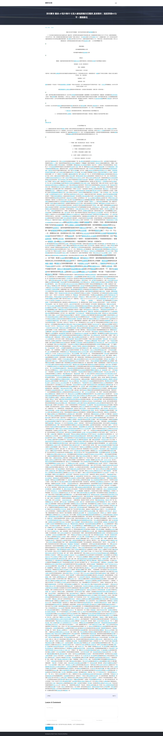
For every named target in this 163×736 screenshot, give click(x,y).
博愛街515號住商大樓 (96, 454)
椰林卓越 (99, 534)
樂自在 (62, 472)
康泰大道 (51, 307)
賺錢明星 (69, 571)
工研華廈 (93, 276)
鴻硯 (116, 132)
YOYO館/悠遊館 (78, 342)
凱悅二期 (99, 370)
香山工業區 (93, 192)
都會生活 (86, 176)
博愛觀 (97, 360)
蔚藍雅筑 (54, 161)
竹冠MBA (111, 326)
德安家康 (95, 105)
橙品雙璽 (71, 368)
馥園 (51, 263)
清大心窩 (115, 315)
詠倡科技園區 (62, 207)
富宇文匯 (105, 207)
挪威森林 (70, 397)
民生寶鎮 (114, 653)
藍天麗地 (57, 168)
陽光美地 (62, 282)
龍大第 (53, 509)
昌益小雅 (113, 368)
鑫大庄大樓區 (99, 577)
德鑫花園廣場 (90, 650)
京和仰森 (105, 503)
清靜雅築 (79, 274)
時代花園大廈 (89, 432)
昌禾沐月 (83, 199)
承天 (88, 631)
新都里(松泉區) (63, 309)
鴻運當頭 (115, 441)
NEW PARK (62, 441)
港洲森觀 (87, 536)
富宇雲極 (94, 280)
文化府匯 (75, 353)
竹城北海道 (114, 518)
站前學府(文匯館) (68, 388)
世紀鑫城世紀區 (87, 485)
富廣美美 (83, 436)
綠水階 (87, 210)
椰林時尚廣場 (72, 318)
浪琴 (105, 161)
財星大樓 (94, 360)
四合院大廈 (81, 556)
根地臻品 (88, 190)
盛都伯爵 (59, 368)
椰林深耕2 (56, 320)
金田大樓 (73, 293)
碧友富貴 (90, 688)
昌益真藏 (85, 52)
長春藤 (77, 615)
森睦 (48, 646)
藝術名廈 (95, 198)
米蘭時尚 (54, 489)
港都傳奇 (50, 423)
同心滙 (89, 296)
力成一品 (108, 443)
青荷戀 (84, 522)
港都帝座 (110, 384)
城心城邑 (101, 185)
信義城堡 (84, 370)
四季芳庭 (47, 597)
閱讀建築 (61, 507)
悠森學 (60, 198)
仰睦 (108, 346)
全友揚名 (87, 428)
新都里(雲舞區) (54, 505)
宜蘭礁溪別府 (50, 320)
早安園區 (90, 437)
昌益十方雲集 (114, 219)
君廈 (66, 296)
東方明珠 (99, 485)
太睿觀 (102, 340)
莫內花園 (58, 335)
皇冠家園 (88, 523)
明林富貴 (51, 650)
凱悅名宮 (94, 434)
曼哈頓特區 (108, 659)
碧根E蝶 (101, 419)
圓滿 (78, 335)
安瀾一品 (63, 272)
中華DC (82, 183)
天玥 (90, 272)
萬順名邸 (107, 324)
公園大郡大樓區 (99, 98)
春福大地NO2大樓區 (97, 624)
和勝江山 (92, 306)
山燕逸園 (112, 423)
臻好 (99, 630)
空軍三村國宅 (102, 597)
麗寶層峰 (105, 522)
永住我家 (81, 463)
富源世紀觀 (91, 329)
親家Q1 (75, 547)
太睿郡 (75, 633)
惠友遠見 (92, 461)
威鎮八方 (84, 272)
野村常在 (81, 578)
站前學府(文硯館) (72, 222)
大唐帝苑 (80, 512)
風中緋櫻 (71, 635)
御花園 (63, 494)
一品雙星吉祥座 (51, 470)
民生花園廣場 (93, 677)
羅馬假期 (69, 201)
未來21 (87, 642)
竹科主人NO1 (54, 419)
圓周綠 (71, 313)
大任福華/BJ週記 (98, 282)
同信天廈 (111, 564)
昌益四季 (82, 571)
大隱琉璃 (79, 505)
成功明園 (65, 443)
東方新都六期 (66, 293)
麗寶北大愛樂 (56, 463)
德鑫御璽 (101, 166)
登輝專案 (50, 522)
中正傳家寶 (75, 663)
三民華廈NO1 (95, 172)
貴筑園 (70, 426)
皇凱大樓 (50, 540)
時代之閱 (83, 172)
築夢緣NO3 (63, 577)
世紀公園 (72, 613)
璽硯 (72, 302)
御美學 (55, 198)
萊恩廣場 (70, 483)
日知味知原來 (109, 465)
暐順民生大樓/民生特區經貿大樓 (62, 619)
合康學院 (85, 261)
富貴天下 (98, 289)
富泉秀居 (98, 335)
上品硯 (51, 382)
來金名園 (110, 280)
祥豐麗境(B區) (67, 476)
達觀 (65, 285)
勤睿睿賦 (65, 335)
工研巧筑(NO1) (62, 419)
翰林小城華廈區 (64, 555)
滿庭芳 (75, 346)
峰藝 (46, 263)
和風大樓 (69, 500)
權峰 (64, 549)
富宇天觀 (67, 212)
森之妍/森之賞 (73, 163)
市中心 (113, 263)
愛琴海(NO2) (58, 177)
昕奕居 (106, 344)
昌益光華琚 (55, 479)
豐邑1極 (59, 580)
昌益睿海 (112, 205)
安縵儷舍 (81, 371)
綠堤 (108, 302)
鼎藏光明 (69, 670)
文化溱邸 (82, 547)
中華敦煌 (109, 562)
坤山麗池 (70, 320)
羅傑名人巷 (68, 611)
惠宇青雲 (89, 185)
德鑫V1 (63, 128)
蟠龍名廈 (71, 134)
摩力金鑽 (74, 525)
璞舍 (59, 439)
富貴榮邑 (84, 278)
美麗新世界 (91, 318)
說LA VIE (62, 241)
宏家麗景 (105, 179)
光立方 (98, 346)
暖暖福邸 (66, 635)
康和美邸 (79, 648)
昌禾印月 (92, 587)
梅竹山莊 (67, 351)
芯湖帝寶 (92, 161)
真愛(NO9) (74, 448)
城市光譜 (85, 395)
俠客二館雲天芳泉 (78, 395)
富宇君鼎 (59, 620)
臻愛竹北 (51, 514)
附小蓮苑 (75, 170)
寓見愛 (74, 199)
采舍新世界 (81, 192)
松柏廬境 (59, 225)
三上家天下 (106, 415)
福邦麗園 (91, 32)
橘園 (60, 219)
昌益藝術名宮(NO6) (97, 348)
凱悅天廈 (69, 474)
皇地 (68, 615)
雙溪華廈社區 (49, 642)
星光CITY (108, 172)
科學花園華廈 (115, 598)
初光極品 (85, 349)
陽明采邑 (79, 370)
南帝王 (61, 346)
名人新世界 (83, 611)
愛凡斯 (89, 683)
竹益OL (74, 527)
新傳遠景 (102, 589)
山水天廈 (53, 465)
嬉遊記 (108, 490)
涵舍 (69, 511)
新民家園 (71, 663)
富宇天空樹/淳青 (70, 307)
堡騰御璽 (109, 470)
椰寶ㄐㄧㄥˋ (53, 163)
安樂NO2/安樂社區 (70, 183)
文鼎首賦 (73, 94)
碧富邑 (50, 560)
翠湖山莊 (79, 392)
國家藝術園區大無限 (57, 255)
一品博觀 (84, 210)
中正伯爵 (103, 233)
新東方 (71, 304)
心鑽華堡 (69, 113)
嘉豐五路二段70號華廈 (96, 212)
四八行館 (76, 501)
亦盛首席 (72, 555)
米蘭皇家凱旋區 (100, 500)
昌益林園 (116, 520)
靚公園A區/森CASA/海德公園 (55, 666)
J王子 (63, 556)
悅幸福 (62, 205)
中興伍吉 (99, 181)
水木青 (112, 128)
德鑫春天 (71, 452)
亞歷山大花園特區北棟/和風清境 (66, 428)
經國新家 (87, 461)
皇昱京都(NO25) (111, 613)
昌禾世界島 (47, 375)
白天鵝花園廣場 (84, 196)
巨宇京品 (62, 296)
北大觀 (50, 381)
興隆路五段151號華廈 (70, 620)
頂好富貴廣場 (111, 278)
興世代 (81, 388)
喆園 (64, 456)
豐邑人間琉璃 (94, 586)
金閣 (110, 318)
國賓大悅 (100, 198)
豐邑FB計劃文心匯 (65, 523)
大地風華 (54, 298)
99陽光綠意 (63, 342)
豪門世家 (105, 434)
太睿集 (110, 469)
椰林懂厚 (95, 652)
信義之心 (88, 567)
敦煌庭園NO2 (68, 527)
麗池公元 (90, 589)
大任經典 (79, 201)
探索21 (71, 395)
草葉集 (102, 531)
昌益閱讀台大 (56, 316)
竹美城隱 (57, 300)
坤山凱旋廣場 (48, 613)
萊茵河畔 (51, 441)
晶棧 (46, 84)
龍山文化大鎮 (73, 214)
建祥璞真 (100, 170)
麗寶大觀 (81, 509)
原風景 (116, 479)
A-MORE (76, 360)
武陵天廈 (79, 399)
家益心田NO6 (52, 287)
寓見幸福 (105, 333)
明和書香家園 (67, 315)
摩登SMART (98, 161)
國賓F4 (71, 445)
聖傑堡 (102, 478)
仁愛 (105, 245)
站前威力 (75, 560)
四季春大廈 (77, 600)
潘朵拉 (99, 558)
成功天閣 (89, 505)
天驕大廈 (94, 190)
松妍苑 (107, 644)
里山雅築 (93, 368)
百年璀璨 (49, 207)
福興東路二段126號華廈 (81, 165)
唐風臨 (83, 205)
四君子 (77, 205)
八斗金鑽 (75, 571)
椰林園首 (78, 436)
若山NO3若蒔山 (104, 287)
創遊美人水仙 (83, 263)
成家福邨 (59, 280)
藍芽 (65, 373)
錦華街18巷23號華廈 (78, 245)
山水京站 (116, 494)
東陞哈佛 (96, 412)
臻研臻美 (50, 168)
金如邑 (70, 236)
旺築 (61, 165)
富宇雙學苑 (57, 371)
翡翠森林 (102, 296)
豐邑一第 (102, 194)
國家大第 (75, 534)
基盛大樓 (82, 441)
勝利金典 (83, 105)
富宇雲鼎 (70, 194)
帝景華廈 (57, 252)
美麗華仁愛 (54, 531)
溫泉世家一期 (107, 306)
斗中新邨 (49, 635)
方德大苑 (53, 485)
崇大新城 (101, 450)
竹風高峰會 (55, 646)
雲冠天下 (55, 181)
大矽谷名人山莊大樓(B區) (61, 382)
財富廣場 (71, 338)
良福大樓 (70, 479)
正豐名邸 (52, 454)
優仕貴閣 (71, 386)
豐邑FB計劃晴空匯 (74, 187)
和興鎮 (67, 573)
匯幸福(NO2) (59, 375)
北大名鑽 (109, 650)
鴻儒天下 (94, 37)
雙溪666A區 (98, 646)
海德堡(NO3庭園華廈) (88, 558)
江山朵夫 (78, 555)
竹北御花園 (99, 298)
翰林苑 (51, 203)
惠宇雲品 (72, 598)
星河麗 (70, 219)
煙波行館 (79, 344)
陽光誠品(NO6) (95, 266)
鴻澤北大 (56, 370)
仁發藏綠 (99, 384)
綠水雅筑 (48, 304)
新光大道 (108, 285)
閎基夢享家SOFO (79, 333)
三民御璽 (84, 631)
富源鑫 (89, 214)
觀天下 (56, 284)
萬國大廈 (112, 437)
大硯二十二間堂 (100, 130)
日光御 (80, 401)
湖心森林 (103, 252)
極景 (91, 390)
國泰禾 (83, 450)
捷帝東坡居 (100, 315)
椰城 (102, 360)
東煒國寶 (95, 340)
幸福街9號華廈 (55, 355)
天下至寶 (62, 174)
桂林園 (55, 289)
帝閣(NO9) (62, 190)
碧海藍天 (102, 349)
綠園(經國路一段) (100, 674)
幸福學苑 (111, 196)
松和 (53, 399)
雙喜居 (106, 192)
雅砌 (72, 408)
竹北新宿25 (60, 172)
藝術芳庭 (47, 417)
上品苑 (91, 419)
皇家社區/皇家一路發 (98, 494)
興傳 (50, 619)
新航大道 (96, 375)
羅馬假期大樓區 (66, 644)
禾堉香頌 (82, 209)
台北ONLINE (89, 388)
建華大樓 (105, 384)
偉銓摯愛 (62, 415)
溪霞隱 (106, 214)
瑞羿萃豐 (101, 668)
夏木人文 (47, 472)
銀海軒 (82, 190)
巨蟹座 (98, 436)
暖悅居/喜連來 (96, 686)
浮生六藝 (74, 306)
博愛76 (58, 263)
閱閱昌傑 (114, 641)
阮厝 (107, 359)
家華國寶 (53, 192)
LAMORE (81, 194)
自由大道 (50, 266)
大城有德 (107, 196)
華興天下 (65, 252)
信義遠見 (73, 439)
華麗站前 (100, 652)
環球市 (83, 549)
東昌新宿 (109, 219)
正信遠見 (99, 611)
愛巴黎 (102, 672)
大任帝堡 (63, 161)
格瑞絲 (72, 661)
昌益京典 (55, 631)
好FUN (89, 322)
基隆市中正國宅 (90, 166)
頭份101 (114, 659)
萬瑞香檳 (111, 233)
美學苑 (94, 168)
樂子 (111, 198)
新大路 (93, 498)
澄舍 (47, 463)
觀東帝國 (86, 487)
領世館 (51, 322)
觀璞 (95, 333)
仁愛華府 (103, 533)
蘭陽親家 (56, 478)
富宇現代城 (48, 404)
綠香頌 (98, 479)
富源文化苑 (110, 177)
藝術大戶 (60, 269)
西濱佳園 (112, 622)
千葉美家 (109, 98)
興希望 (55, 558)
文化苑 (112, 338)
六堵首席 (101, 474)
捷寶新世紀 (91, 243)
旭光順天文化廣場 (84, 474)
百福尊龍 (61, 318)
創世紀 (53, 472)
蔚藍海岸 (90, 615)
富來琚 (60, 324)
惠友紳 (85, 615)
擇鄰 (104, 501)
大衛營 (67, 549)
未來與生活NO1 (113, 408)
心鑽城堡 (58, 73)
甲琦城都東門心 (92, 639)
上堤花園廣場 (100, 575)
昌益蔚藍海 (61, 485)
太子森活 (81, 282)
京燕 (107, 534)
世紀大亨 (49, 219)
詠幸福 (61, 183)
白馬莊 (97, 177)
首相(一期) (86, 183)
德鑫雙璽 (70, 285)
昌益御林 (90, 648)
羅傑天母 (70, 586)
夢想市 (56, 203)
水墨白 (96, 459)
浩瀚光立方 (78, 219)
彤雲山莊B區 (58, 403)
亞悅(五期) (69, 679)
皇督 (70, 639)
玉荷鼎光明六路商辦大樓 (51, 327)
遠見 (89, 335)
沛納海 (87, 187)
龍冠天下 (104, 393)
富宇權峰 (111, 377)
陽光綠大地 (98, 163)
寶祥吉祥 (87, 401)
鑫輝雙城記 (66, 681)
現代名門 (74, 344)
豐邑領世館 (74, 132)
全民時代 (56, 228)
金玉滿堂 (67, 655)
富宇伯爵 (82, 285)
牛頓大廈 (115, 280)
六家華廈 (107, 685)
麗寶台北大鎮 (84, 447)
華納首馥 (114, 194)
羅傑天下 (95, 485)
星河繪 (51, 188)
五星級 (80, 663)
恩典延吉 (85, 434)
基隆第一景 (52, 241)
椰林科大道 (89, 340)
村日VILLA (82, 428)
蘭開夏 (101, 168)
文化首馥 (113, 406)
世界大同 (65, 324)
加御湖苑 (74, 540)
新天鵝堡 (79, 179)
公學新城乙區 (91, 170)
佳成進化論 (59, 547)
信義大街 (108, 371)
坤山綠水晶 (115, 428)
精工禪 (54, 397)
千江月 (76, 366)
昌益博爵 (92, 366)
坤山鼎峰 (80, 642)
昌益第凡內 (86, 40)
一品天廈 (68, 278)
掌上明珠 (64, 672)
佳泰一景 (68, 280)
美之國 (85, 553)
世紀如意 (107, 657)
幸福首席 (91, 289)
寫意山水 (78, 181)
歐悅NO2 (108, 525)
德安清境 (87, 419)
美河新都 (74, 657)
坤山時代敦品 (114, 94)
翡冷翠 (55, 421)
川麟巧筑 (103, 584)
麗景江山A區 (65, 185)
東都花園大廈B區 (106, 461)
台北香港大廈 (91, 177)
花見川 (107, 509)
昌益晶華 (115, 177)
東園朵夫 (86, 390)
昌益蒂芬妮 (88, 520)
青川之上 (101, 514)
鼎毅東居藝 (80, 176)
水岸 (113, 210)
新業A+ (69, 298)
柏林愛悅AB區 (98, 179)
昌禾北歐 (93, 203)
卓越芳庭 (50, 170)
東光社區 (92, 447)
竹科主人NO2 (113, 458)
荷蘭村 (76, 485)
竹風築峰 (91, 381)
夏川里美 (97, 344)
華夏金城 (90, 274)
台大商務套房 (48, 222)
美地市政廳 (87, 653)
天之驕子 (49, 503)
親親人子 (107, 379)
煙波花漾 (98, 230)
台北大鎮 (75, 272)
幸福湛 (99, 371)
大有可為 (60, 239)
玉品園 (103, 355)
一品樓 (66, 192)
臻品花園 (72, 593)
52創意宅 (70, 481)
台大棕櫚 (98, 393)
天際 (90, 373)
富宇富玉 (114, 593)
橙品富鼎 (53, 166)
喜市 (112, 209)
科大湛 (53, 183)
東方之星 (86, 355)
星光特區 (75, 337)
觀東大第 (77, 441)
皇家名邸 (55, 595)
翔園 (106, 293)
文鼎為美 (109, 266)
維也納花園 (60, 307)
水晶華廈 (53, 390)
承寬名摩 (68, 261)
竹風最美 (69, 617)
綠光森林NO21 (108, 316)
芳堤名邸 (58, 569)
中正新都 (65, 533)
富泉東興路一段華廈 (65, 84)
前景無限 (61, 377)
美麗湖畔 (57, 498)
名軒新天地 (62, 370)
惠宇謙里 (111, 168)
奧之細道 (114, 181)
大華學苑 (49, 529)
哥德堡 (48, 362)
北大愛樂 (87, 472)
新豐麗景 (85, 439)
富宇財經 (102, 441)
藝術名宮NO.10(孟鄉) (89, 236)
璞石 (72, 105)
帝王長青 (54, 368)
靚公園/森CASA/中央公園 (82, 351)
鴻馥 (114, 419)
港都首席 (98, 316)
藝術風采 (53, 393)
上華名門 (62, 463)
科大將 (101, 210)
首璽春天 (63, 399)
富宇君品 (114, 296)
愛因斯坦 (65, 355)
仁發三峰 (113, 300)
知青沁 (72, 619)
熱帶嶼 (53, 96)
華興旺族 (102, 331)
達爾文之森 (109, 249)
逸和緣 (59, 469)
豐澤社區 (70, 181)
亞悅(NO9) (78, 203)
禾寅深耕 (114, 443)
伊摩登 (87, 342)
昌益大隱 (95, 597)
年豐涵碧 (97, 628)
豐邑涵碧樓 (97, 587)
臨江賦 (50, 518)
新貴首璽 (100, 553)
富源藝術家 (110, 609)
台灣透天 (53, 280)
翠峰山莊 (51, 648)
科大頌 (75, 664)
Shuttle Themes (54, 733)
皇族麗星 (62, 201)
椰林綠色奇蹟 (99, 373)
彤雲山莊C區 (48, 122)
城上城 (93, 188)
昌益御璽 (74, 269)
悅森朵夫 (100, 445)
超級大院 (62, 192)
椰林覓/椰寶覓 (68, 276)
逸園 (97, 73)
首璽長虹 (53, 249)
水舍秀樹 (80, 591)
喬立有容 (52, 190)
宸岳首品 (96, 295)
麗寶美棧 (84, 307)
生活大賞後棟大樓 (78, 324)
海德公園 (78, 450)
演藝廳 (86, 222)
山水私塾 (65, 569)
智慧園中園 (83, 587)
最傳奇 (94, 544)
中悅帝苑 (97, 670)
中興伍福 (66, 359)
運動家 (104, 562)
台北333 (105, 170)
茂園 (91, 679)
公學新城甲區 (91, 512)
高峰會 (69, 489)
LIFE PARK (95, 538)
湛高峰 (48, 255)
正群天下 (102, 284)
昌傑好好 (65, 613)
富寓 (94, 664)
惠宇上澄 (67, 414)
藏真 (92, 282)
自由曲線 (52, 375)
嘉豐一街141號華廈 (61, 622)
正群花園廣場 (106, 247)
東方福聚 (93, 655)
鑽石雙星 (84, 560)
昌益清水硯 (90, 511)
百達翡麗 (58, 176)
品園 (66, 410)
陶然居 (95, 196)
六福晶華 (104, 650)
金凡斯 (55, 414)
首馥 (70, 642)
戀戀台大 (102, 481)
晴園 (76, 368)
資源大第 (68, 110)
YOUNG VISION (107, 459)
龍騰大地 (89, 276)
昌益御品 (89, 218)
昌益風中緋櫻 (111, 494)
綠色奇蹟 (51, 318)
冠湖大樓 (88, 494)
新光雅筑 (112, 313)
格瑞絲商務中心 (96, 414)
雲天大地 (47, 393)
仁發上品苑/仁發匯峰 (53, 306)
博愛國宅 (113, 534)
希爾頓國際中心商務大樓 (65, 89)
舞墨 (48, 377)
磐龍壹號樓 (90, 514)
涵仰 (92, 357)
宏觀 (77, 166)
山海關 (98, 313)
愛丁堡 (92, 214)
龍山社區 (115, 456)
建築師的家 (73, 436)
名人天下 (70, 569)
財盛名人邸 (82, 249)
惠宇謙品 (59, 520)
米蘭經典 (78, 355)
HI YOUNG (110, 615)
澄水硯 (99, 434)
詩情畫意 (91, 386)
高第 (51, 316)
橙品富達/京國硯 (106, 445)
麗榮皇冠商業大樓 (67, 496)
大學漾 (60, 641)
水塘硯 (69, 38)
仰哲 (116, 165)
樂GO (99, 187)
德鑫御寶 (73, 196)
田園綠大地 (85, 437)
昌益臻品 (77, 685)
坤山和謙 (63, 230)
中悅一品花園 (114, 639)
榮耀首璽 (92, 467)
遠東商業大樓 (50, 675)
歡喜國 (71, 575)
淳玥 (76, 443)
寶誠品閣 (94, 615)
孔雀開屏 (56, 340)
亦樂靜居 (105, 225)
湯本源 (83, 300)
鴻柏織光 (77, 185)
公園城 (48, 316)
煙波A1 (55, 437)
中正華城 (56, 500)
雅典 (49, 331)
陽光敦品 (90, 245)
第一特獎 (48, 315)
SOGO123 (105, 216)
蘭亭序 (92, 421)
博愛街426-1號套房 (101, 626)
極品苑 (57, 287)
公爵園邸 (60, 615)
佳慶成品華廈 (66, 331)
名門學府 (64, 580)
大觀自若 (84, 37)
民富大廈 (80, 269)
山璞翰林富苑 (62, 653)
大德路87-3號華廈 (74, 225)
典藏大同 (115, 218)
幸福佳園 (81, 507)
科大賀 (57, 315)
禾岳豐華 (96, 338)
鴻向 (70, 245)
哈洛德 (74, 641)
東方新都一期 (110, 364)
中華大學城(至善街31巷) (98, 342)
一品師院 (110, 252)
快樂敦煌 (96, 331)
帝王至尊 (78, 452)
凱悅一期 (61, 392)
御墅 (114, 688)
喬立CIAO (114, 316)
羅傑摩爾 (87, 393)
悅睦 (92, 523)
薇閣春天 (108, 381)
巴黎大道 (92, 395)
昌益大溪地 (109, 476)
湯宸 (99, 194)
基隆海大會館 (103, 536)
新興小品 (69, 525)
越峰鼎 (49, 401)
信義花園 (113, 349)
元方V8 (56, 373)
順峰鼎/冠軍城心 (75, 523)
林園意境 (91, 291)
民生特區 (112, 304)
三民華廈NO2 (84, 381)
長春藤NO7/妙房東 (105, 203)
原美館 (67, 584)
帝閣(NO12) (89, 531)
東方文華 (79, 443)
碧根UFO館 (114, 540)
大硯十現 (87, 426)
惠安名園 (105, 261)
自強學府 (102, 172)
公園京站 (67, 177)
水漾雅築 (98, 580)
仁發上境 (104, 84)
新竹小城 (49, 214)
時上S (109, 209)
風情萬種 (115, 291)
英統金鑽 (114, 397)
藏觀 (75, 542)
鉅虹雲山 (86, 403)
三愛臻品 (92, 410)
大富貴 (66, 642)
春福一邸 (104, 243)
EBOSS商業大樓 (80, 313)
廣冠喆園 (67, 269)
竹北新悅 (98, 190)
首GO (78, 593)
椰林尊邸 (70, 494)
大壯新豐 (83, 230)
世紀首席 (115, 465)
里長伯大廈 (105, 439)
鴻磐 (101, 401)
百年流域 (85, 326)
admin (52, 27)
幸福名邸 (66, 485)
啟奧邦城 (110, 483)
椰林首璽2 (59, 443)
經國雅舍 (69, 373)
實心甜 (46, 382)
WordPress (65, 733)
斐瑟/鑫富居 (85, 306)
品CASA (90, 198)
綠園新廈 (55, 282)
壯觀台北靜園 (62, 659)
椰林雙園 (76, 544)
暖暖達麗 (67, 436)
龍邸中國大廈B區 (69, 370)
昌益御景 (77, 340)
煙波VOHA (54, 360)
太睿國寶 (77, 498)
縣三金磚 (74, 589)
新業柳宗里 (93, 384)
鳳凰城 (82, 274)
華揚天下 (61, 196)
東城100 (73, 507)
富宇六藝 (102, 516)
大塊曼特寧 (75, 397)
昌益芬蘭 (54, 448)
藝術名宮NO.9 (70, 609)
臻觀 (86, 364)
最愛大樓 (66, 181)
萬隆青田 (98, 602)
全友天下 (109, 251)
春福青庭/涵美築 (106, 309)
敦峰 (81, 540)
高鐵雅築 (71, 544)
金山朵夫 (113, 247)
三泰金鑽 (106, 556)
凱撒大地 (72, 648)
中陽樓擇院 (106, 320)
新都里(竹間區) (102, 598)
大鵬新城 (115, 172)
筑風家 (108, 199)
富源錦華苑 (93, 408)
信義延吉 (100, 688)
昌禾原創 (79, 359)
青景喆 (115, 549)
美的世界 (85, 518)
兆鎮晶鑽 (71, 168)
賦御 (55, 542)
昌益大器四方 (82, 681)
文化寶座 (64, 670)
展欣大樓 (94, 436)
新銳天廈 (89, 216)
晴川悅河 (52, 311)
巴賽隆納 (49, 624)
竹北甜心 (80, 536)
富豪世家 (47, 441)
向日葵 (82, 648)
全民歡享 (112, 327)
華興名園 (54, 331)
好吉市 (105, 523)
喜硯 (100, 463)
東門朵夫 (57, 366)
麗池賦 (107, 454)
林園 (73, 289)
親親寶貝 (57, 192)
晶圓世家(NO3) (90, 309)
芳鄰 (77, 174)
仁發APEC (91, 382)
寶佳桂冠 (70, 207)
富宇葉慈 (109, 456)
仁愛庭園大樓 (49, 611)
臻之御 (88, 655)
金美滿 (98, 650)
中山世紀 (83, 384)
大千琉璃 (51, 555)
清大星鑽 (108, 589)
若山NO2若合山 (90, 470)
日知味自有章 (52, 177)
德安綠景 (93, 663)
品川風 (53, 165)
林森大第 (98, 545)
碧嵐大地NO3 (88, 584)
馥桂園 (93, 269)
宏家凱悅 (78, 190)
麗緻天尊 (83, 529)
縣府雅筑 (94, 187)
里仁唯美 (52, 664)
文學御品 (96, 359)
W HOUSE (85, 233)
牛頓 (51, 672)
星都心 (83, 174)
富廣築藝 (100, 397)
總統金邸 (53, 210)
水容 (52, 324)
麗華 (80, 289)
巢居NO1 (83, 296)
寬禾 (90, 487)
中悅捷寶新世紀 (80, 487)
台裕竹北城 (67, 646)
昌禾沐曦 (103, 291)
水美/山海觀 (65, 327)
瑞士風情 (104, 295)
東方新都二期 (63, 187)
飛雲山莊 (54, 580)
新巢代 (113, 245)
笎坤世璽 (110, 426)
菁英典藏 (78, 564)
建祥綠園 (73, 327)
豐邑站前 (76, 412)
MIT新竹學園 (100, 620)
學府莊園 (59, 426)
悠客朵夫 (75, 194)
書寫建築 (58, 496)
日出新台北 (50, 542)
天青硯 (52, 591)
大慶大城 (84, 644)
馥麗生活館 (48, 209)
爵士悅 (97, 503)
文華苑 (106, 467)
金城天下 (98, 637)
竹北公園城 (97, 487)
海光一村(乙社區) (74, 573)
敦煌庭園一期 (105, 298)
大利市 (78, 188)
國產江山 (49, 285)
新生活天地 (83, 635)
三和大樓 (50, 282)
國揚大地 (86, 251)
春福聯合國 (105, 553)
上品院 (97, 296)
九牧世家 (70, 306)
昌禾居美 (58, 567)
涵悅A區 (77, 445)
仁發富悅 (64, 216)
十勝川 (77, 439)
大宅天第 (57, 205)
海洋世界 (94, 556)
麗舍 (58, 494)
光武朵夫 (55, 624)
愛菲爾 (76, 428)
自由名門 (58, 344)
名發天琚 (87, 555)
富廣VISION (76, 61)
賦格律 (54, 425)
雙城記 (95, 512)
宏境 (58, 395)
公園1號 (85, 266)
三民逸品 (65, 401)
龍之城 (51, 439)
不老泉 (72, 584)
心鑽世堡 (82, 161)
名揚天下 (67, 492)
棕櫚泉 (51, 278)
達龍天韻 (76, 642)
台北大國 (112, 436)
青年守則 (60, 179)
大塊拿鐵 (104, 181)
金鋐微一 (104, 187)
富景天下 (58, 187)
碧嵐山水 (98, 681)
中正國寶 (51, 194)
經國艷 (79, 311)
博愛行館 (48, 298)
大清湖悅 (102, 644)
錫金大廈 (61, 511)
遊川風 (110, 359)
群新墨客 (61, 293)
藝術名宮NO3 (70, 216)
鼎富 (113, 199)
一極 (57, 577)
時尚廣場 (92, 327)
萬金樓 (87, 316)
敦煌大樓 (94, 644)
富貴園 (53, 611)
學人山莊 (115, 642)
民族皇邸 (103, 566)
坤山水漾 (53, 459)
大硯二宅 (73, 615)
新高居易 (113, 185)
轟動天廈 (94, 370)
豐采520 (114, 591)
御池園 (93, 61)
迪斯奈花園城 (99, 214)
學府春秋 (56, 243)
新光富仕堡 (97, 404)
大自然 (62, 258)
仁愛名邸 (98, 615)
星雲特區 (106, 276)
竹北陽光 (85, 655)
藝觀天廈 (76, 295)
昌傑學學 (73, 230)
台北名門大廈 (103, 456)
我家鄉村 (75, 302)
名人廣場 (52, 289)
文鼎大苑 (104, 469)
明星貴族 (91, 426)
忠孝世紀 (92, 351)
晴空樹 (63, 203)
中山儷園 (94, 335)
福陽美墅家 (73, 351)
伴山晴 (78, 214)
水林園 (57, 454)
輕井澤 (50, 337)
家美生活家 (99, 386)
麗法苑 (86, 348)
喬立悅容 (72, 578)
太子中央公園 (88, 392)
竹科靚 (54, 364)
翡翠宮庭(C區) (112, 295)
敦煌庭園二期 (111, 514)
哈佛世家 (85, 179)
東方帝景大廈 (71, 176)
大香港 (57, 534)
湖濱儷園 (98, 613)
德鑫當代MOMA (58, 194)
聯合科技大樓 (96, 324)
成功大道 (59, 600)
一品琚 (90, 425)
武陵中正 (105, 185)
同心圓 (81, 531)
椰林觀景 (103, 364)
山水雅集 (52, 333)
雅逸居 (48, 628)
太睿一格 (49, 351)
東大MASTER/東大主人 (77, 177)
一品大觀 (83, 432)
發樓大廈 (62, 388)
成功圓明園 (49, 395)
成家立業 (75, 434)
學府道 (78, 514)
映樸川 (64, 333)
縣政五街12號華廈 (53, 587)
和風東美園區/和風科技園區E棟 (103, 591)
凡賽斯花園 (87, 375)
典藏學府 (103, 263)
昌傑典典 (79, 318)
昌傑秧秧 (61, 646)
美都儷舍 (112, 166)
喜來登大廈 (77, 348)
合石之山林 (63, 384)
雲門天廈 (102, 496)
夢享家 (98, 355)
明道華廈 (53, 584)
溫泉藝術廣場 (93, 313)
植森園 (91, 285)
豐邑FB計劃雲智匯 (49, 461)
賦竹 (68, 247)
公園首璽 (88, 496)
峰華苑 (64, 247)
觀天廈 (74, 207)
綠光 (46, 384)
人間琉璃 (107, 282)
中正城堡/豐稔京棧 (96, 566)
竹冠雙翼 (91, 578)
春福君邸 (58, 337)
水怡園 (104, 255)
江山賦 (61, 533)
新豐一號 (112, 379)
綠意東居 (102, 448)
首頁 (116, 3)
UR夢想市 (111, 333)
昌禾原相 (50, 179)
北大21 (61, 642)
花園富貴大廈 (103, 174)
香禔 (115, 445)
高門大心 (106, 428)
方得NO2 (104, 436)
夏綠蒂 (66, 690)
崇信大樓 (55, 245)
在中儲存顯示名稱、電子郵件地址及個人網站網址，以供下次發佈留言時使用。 (65, 724)
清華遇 (85, 382)
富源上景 (65, 179)
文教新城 (60, 674)
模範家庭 (72, 174)
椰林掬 (56, 458)
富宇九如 (105, 683)
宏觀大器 (59, 105)
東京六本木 (82, 406)
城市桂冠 (106, 188)
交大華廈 (49, 397)
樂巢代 (109, 331)
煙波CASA (103, 382)
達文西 (51, 443)
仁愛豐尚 (64, 375)
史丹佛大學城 (91, 613)
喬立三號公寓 (75, 172)
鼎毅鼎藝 (68, 399)
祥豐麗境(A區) (93, 501)
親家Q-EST (97, 207)
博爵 (82, 298)
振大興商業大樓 (72, 430)
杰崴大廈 (66, 218)
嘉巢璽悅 (51, 428)
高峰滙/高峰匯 (98, 657)
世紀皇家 (65, 364)
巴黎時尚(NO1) (92, 251)
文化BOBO (58, 613)
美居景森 (58, 423)
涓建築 (94, 278)
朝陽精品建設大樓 (104, 404)
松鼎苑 (112, 633)
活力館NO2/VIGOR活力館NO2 (72, 284)
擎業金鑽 (94, 274)
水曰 (70, 518)
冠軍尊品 (112, 450)
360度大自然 (63, 454)
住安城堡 (57, 410)
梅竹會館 (69, 349)
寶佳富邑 (58, 386)
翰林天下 (86, 258)
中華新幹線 (55, 196)
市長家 (72, 166)
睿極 (117, 166)
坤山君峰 (77, 469)
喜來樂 (96, 306)
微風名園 (69, 316)
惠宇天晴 (57, 251)
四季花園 (109, 322)
